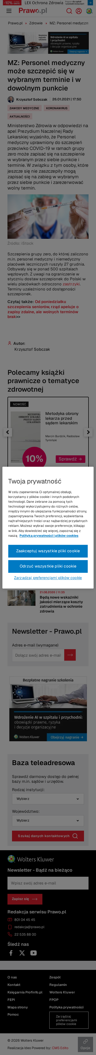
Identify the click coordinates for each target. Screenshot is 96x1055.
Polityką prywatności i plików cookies (48, 536)
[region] (48, 527)
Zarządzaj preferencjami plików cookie (48, 577)
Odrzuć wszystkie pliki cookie (48, 566)
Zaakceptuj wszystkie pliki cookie (48, 550)
